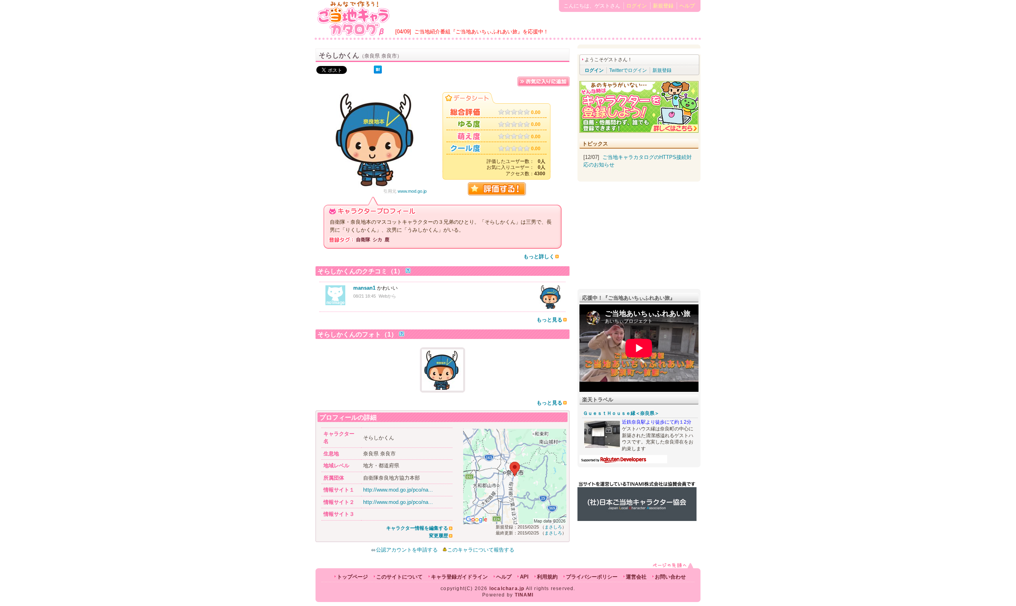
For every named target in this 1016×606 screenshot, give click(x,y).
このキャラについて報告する (480, 550)
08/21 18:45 (364, 296)
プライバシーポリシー (592, 577)
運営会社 (636, 577)
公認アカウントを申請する (407, 550)
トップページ (352, 577)
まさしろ (553, 527)
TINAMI (524, 595)
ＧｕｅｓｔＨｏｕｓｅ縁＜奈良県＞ (621, 413)
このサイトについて (399, 577)
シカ (377, 239)
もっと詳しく (538, 256)
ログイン (636, 6)
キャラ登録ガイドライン (459, 577)
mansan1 (364, 288)
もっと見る (549, 320)
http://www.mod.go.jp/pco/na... (398, 490)
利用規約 (547, 577)
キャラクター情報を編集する (417, 528)
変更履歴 (438, 535)
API (524, 577)
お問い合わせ (670, 577)
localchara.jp (507, 588)
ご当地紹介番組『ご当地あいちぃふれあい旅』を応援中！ (481, 32)
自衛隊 (363, 239)
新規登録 (663, 6)
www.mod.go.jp (412, 191)
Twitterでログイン (628, 70)
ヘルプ (687, 6)
